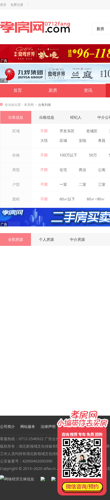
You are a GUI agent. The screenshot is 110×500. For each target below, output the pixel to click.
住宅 (63, 169)
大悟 (44, 140)
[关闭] (105, 410)
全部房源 (15, 239)
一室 (63, 184)
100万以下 (68, 155)
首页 (17, 90)
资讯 (88, 90)
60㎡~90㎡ (96, 198)
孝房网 (29, 104)
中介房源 (77, 239)
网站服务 (27, 426)
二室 (82, 184)
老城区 (91, 130)
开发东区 (67, 130)
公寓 (101, 169)
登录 (3, 5)
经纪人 (75, 117)
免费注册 (16, 5)
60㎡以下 (67, 198)
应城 (63, 140)
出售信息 (15, 117)
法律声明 (48, 426)
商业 (82, 169)
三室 (101, 184)
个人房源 (46, 239)
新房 (53, 90)
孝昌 (101, 140)
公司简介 (7, 426)
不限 (44, 130)
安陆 (82, 140)
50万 (93, 155)
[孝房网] (35, 28)
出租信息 (46, 117)
